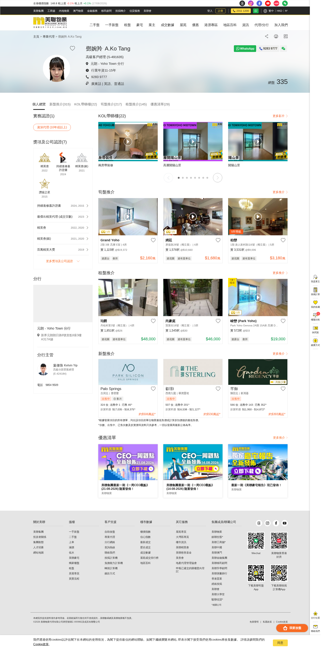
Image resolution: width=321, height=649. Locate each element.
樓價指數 (145, 531)
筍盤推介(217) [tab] (111, 104)
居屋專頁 (74, 573)
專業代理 (49, 36)
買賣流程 (74, 578)
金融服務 (92, 10)
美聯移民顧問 (219, 562)
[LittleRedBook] (279, 540)
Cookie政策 (41, 644)
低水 (71, 552)
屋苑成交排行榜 (149, 557)
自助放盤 (110, 531)
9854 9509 (52, 384)
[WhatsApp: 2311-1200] (256, 10)
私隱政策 (267, 622)
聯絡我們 (110, 552)
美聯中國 (217, 547)
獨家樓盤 (74, 562)
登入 (210, 10)
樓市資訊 (181, 542)
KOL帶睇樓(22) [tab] (85, 104)
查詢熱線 (110, 547)
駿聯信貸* (217, 599)
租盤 (71, 568)
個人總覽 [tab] (39, 104)
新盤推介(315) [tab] (60, 104)
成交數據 (145, 552)
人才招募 (38, 547)
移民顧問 (106, 10)
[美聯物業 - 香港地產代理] (50, 22)
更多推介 (279, 192)
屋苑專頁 (181, 531)
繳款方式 (110, 573)
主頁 (36, 36)
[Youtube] (284, 523)
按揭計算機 (111, 557)
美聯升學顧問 (219, 568)
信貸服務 (134, 10)
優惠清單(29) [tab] (160, 104)
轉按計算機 (111, 568)
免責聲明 (254, 622)
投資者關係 (39, 536)
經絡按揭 (217, 583)
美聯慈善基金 (184, 552)
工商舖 (51, 10)
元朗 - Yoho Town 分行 (107, 64)
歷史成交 (145, 547)
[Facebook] (276, 523)
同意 (280, 642)
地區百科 (145, 562)
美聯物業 (217, 531)
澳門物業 (78, 10)
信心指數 (145, 536)
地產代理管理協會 (186, 562)
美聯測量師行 (219, 573)
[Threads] (259, 523)
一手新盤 (74, 531)
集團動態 (38, 542)
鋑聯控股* (217, 536)
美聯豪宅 (74, 557)
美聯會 (147, 10)
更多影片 (279, 115)
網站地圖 (38, 552)
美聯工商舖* (219, 542)
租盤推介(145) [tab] (136, 104)
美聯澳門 (217, 552)
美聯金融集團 (219, 557)
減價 (71, 547)
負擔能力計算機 (114, 562)
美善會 (180, 557)
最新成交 (145, 542)
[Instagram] (267, 523)
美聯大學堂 (218, 594)
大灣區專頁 (182, 536)
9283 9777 (99, 77)
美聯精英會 (182, 547)
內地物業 (64, 10)
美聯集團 (38, 10)
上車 (71, 542)
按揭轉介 (120, 10)
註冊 (220, 10)
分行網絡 (110, 542)
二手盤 (73, 536)
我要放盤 (295, 627)
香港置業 (217, 578)
